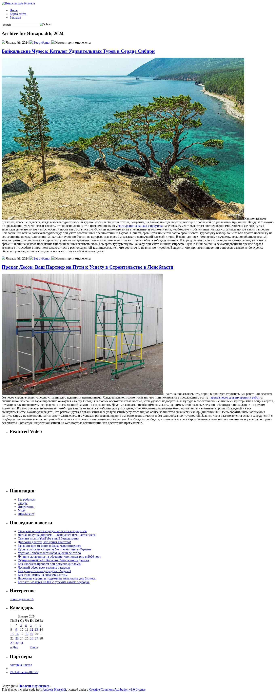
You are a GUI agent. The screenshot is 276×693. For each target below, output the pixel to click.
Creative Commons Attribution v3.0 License (117, 689)
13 (36, 629)
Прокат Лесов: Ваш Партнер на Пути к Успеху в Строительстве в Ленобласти (87, 267)
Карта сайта (18, 14)
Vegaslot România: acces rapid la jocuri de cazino (49, 553)
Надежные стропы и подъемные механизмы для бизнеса (57, 578)
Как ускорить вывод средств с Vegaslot (44, 571)
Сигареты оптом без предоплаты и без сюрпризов (52, 531)
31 (21, 643)
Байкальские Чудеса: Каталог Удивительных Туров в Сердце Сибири (78, 51)
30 (17, 643)
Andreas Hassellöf (54, 689)
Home (14, 10)
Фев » (34, 647)
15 (12, 634)
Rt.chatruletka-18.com (24, 672)
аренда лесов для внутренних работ (235, 397)
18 (26, 634)
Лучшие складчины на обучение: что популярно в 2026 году (59, 556)
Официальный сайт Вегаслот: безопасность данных (53, 560)
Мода (21, 510)
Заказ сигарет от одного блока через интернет (49, 545)
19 (31, 634)
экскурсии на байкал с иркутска (140, 225)
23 (17, 638)
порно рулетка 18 (22, 599)
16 (17, 634)
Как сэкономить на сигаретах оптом (42, 574)
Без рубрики (42, 42)
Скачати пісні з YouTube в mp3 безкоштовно (48, 538)
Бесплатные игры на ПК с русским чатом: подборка (54, 582)
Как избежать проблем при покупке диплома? (49, 564)
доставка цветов (21, 665)
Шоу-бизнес (26, 514)
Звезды (22, 503)
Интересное (26, 506)
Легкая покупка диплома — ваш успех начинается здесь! (57, 534)
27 (36, 638)
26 (31, 638)
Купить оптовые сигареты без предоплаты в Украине (54, 549)
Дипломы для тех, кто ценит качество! (44, 542)
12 (31, 629)
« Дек (14, 647)
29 (12, 643)
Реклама (15, 17)
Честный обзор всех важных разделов (44, 567)
